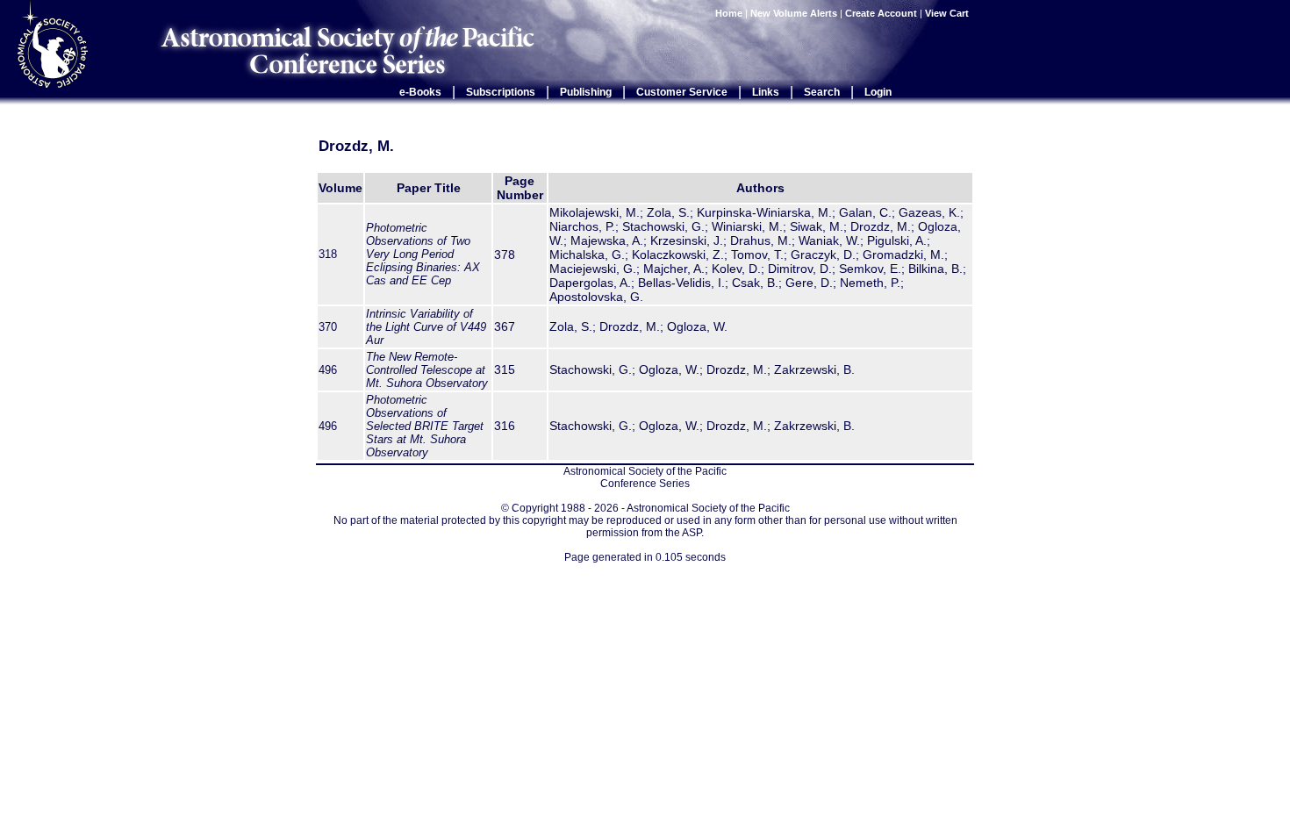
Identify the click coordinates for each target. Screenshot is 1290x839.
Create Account (881, 13)
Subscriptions (500, 92)
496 (328, 369)
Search (822, 92)
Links (765, 92)
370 (328, 326)
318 (328, 254)
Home (728, 13)
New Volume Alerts (793, 13)
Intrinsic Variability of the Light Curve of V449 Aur (426, 327)
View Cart (948, 13)
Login (878, 92)
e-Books (420, 92)
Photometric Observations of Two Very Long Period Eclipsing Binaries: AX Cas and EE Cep (423, 254)
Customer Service (681, 92)
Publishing (586, 92)
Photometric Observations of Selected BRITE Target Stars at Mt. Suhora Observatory (425, 426)
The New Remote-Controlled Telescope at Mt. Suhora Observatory (427, 370)
